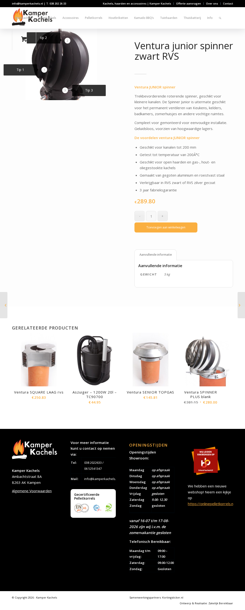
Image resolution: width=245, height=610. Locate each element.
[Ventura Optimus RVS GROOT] (241, 305)
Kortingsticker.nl (172, 597)
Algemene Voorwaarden (32, 490)
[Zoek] (220, 18)
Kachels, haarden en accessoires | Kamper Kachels (137, 3)
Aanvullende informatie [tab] (155, 255)
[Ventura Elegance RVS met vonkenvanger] (3, 305)
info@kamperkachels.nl (101, 479)
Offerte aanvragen (188, 3)
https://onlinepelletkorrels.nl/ (211, 503)
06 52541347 (93, 468)
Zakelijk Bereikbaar (220, 603)
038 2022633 (93, 462)
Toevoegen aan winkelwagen (165, 227)
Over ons (212, 3)
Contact (228, 3)
